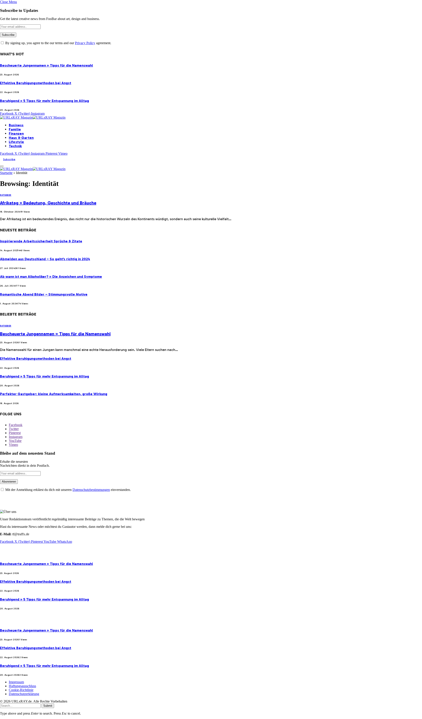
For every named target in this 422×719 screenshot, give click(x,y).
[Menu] (2, 166)
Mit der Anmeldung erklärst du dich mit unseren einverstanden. (67, 490)
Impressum (16, 682)
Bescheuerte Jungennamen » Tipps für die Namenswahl (46, 65)
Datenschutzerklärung (24, 694)
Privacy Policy (85, 43)
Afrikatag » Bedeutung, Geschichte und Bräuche (48, 202)
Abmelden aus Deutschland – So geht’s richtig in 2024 (45, 259)
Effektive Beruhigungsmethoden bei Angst (35, 83)
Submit (47, 705)
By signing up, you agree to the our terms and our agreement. (57, 43)
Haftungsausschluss (22, 686)
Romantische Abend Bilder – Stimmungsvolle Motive (43, 294)
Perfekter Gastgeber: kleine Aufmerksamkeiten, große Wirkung (53, 394)
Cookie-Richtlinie (21, 690)
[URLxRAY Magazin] (32, 117)
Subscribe (9, 159)
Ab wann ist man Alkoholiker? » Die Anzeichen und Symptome (51, 276)
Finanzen (16, 133)
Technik (15, 146)
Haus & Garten (21, 138)
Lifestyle (16, 142)
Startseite (6, 173)
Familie (15, 129)
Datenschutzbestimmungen (91, 490)
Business (16, 125)
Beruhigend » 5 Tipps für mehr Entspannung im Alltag (44, 101)
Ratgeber (5, 195)
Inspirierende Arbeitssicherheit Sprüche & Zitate (41, 241)
